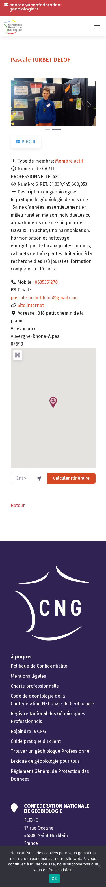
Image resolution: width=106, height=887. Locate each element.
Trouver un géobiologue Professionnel (50, 751)
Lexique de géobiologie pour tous (45, 761)
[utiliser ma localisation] (39, 478)
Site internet (31, 305)
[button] (17, 104)
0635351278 (46, 282)
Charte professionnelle (35, 686)
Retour (18, 505)
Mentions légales (28, 676)
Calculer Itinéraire (71, 478)
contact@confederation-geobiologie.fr (35, 7)
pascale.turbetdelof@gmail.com (44, 297)
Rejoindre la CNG (28, 731)
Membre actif (69, 161)
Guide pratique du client (36, 741)
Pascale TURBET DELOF (40, 59)
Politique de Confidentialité (39, 666)
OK (54, 878)
